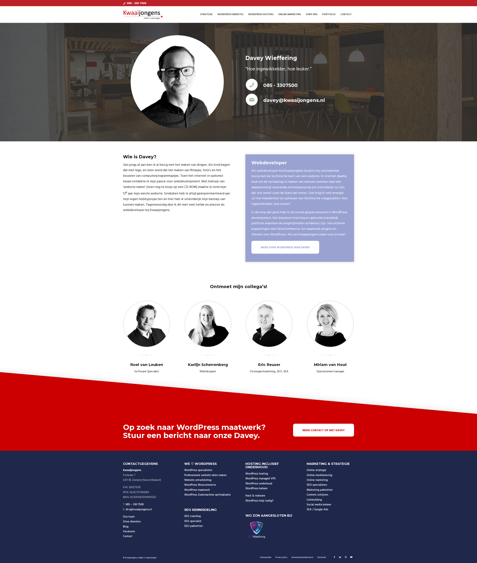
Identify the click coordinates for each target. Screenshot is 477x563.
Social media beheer (319, 504)
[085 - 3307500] (252, 85)
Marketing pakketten (320, 490)
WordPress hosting (256, 474)
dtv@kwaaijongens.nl (139, 509)
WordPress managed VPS (260, 478)
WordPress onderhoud (258, 483)
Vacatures (129, 531)
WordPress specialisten (198, 470)
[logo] (143, 14)
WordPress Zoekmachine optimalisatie (207, 495)
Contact (127, 536)
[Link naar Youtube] (351, 557)
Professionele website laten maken (205, 475)
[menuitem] (206, 14)
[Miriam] (330, 324)
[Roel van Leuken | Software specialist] (146, 324)
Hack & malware (255, 496)
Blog (125, 526)
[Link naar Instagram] (345, 557)
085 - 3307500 (280, 85)
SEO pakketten (193, 526)
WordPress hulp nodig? (259, 501)
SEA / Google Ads (317, 509)
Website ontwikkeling (197, 480)
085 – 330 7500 (135, 504)
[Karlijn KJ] (208, 324)
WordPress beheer (256, 488)
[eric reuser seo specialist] (269, 324)
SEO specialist (192, 521)
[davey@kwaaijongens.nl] (252, 100)
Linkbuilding (314, 500)
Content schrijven (317, 495)
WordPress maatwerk (197, 490)
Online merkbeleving (319, 475)
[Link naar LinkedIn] (340, 557)
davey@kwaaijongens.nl (294, 100)
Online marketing (317, 480)
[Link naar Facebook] (334, 557)
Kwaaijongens (131, 557)
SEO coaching (192, 516)
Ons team (129, 517)
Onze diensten (132, 521)
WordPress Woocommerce (200, 485)
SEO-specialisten (317, 485)
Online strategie (316, 470)
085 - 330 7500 (136, 3)
